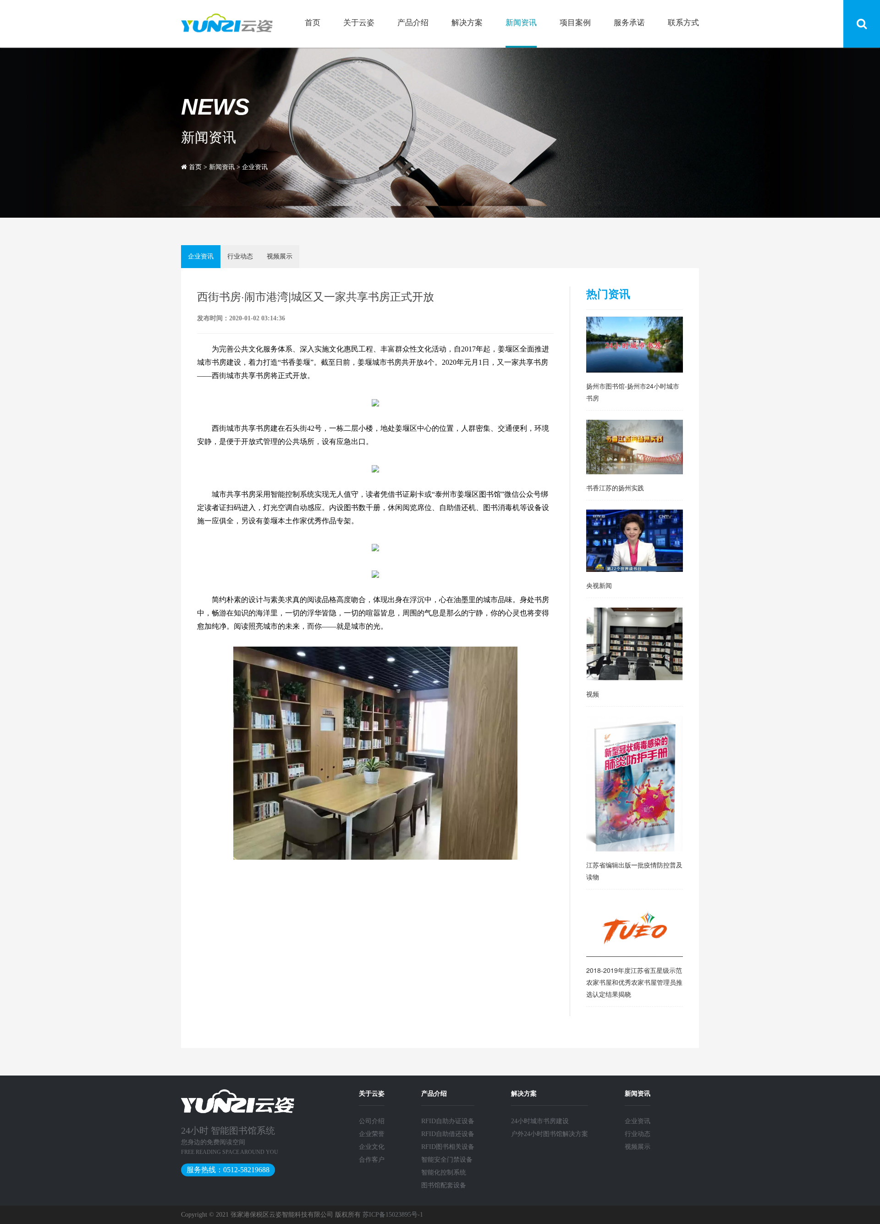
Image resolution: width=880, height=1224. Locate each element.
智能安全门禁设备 (447, 1159)
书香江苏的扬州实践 (615, 487)
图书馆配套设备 (443, 1185)
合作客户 (372, 1159)
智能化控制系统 (443, 1172)
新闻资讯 (521, 22)
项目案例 (575, 22)
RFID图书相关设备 (447, 1146)
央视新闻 (599, 585)
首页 (312, 22)
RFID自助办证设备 (447, 1121)
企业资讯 (255, 167)
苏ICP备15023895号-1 (393, 1214)
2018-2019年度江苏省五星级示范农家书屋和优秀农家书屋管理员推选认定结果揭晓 (634, 982)
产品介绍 (413, 22)
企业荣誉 (372, 1134)
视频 (592, 693)
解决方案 (467, 22)
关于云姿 (358, 22)
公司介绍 (372, 1121)
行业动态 (240, 256)
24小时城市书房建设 (540, 1121)
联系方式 (683, 22)
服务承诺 (629, 22)
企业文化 (372, 1146)
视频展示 (279, 256)
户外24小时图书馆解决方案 (549, 1134)
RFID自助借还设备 (447, 1134)
